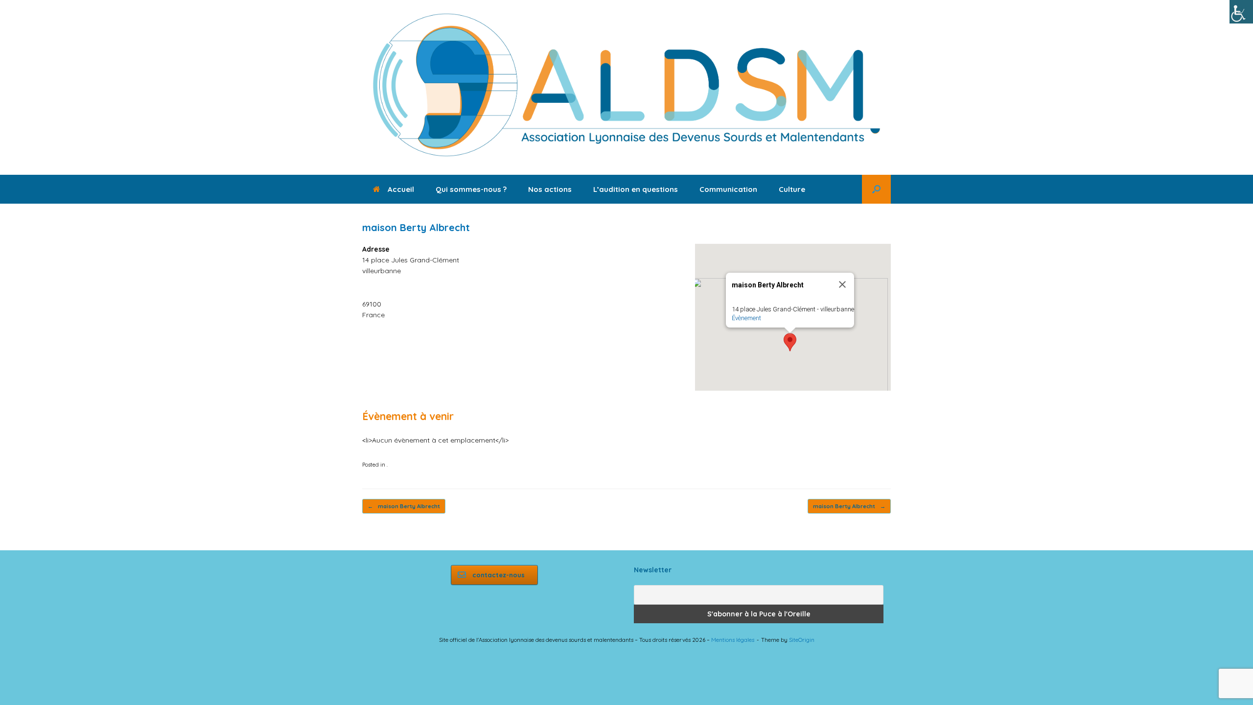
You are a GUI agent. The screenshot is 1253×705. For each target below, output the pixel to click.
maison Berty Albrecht (404, 506)
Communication (728, 189)
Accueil (401, 189)
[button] (876, 189)
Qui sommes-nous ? (471, 189)
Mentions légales (732, 639)
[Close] (842, 284)
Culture (792, 189)
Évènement (746, 318)
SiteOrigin (801, 639)
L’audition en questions (635, 189)
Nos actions (550, 189)
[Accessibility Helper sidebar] (1241, 12)
